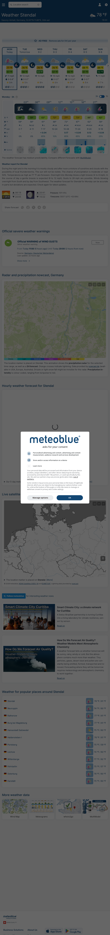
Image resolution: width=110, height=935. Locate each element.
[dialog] (55, 468)
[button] (55, 466)
